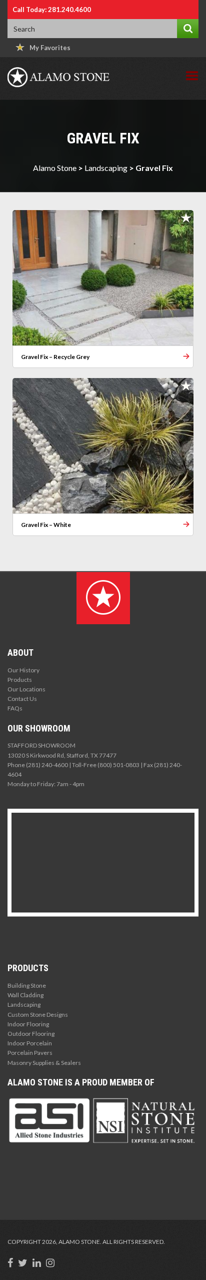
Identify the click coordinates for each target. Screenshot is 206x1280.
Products (20, 679)
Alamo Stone (54, 167)
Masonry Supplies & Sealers (44, 1062)
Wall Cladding (26, 995)
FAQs (15, 708)
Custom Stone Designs (38, 1014)
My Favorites (50, 48)
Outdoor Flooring (31, 1033)
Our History (24, 670)
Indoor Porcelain (30, 1043)
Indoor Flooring (28, 1024)
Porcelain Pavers (30, 1052)
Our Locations (27, 689)
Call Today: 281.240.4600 (51, 10)
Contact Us (22, 698)
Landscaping (106, 167)
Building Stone (27, 985)
